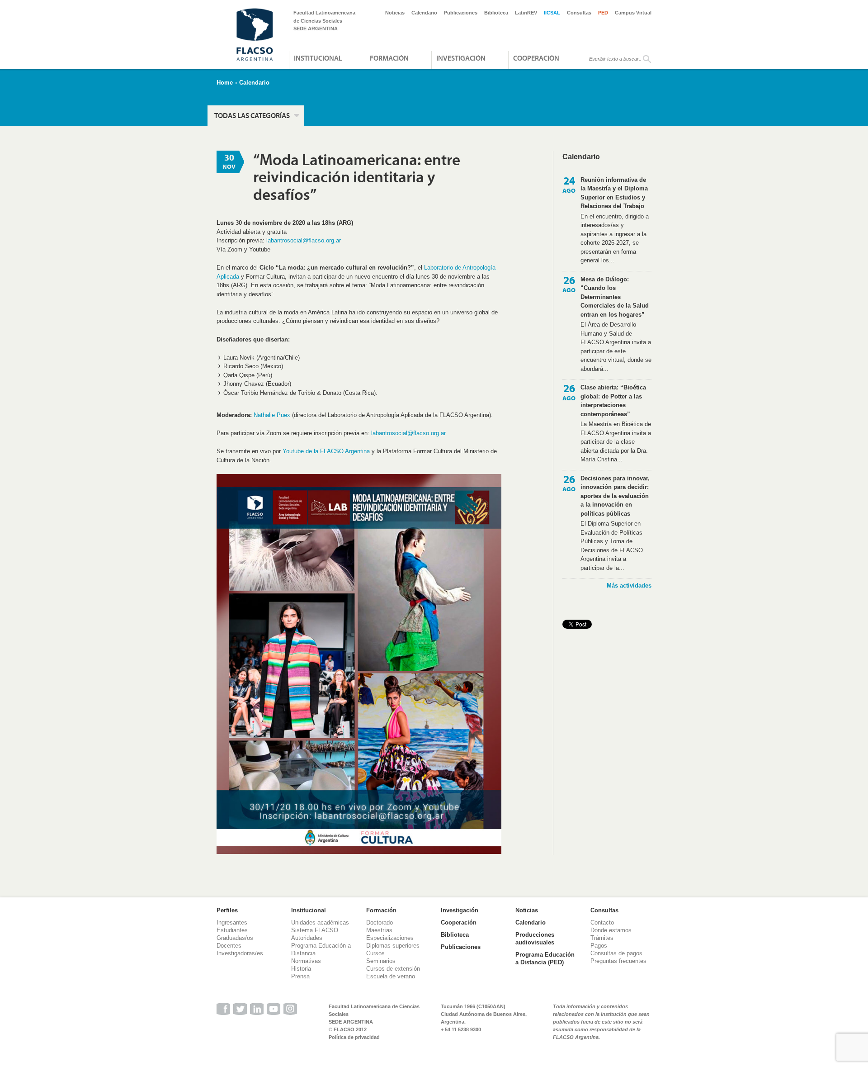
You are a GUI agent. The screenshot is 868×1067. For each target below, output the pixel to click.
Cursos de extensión (393, 968)
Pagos (598, 945)
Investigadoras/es (240, 953)
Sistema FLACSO (314, 930)
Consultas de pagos (616, 953)
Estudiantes (232, 930)
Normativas (306, 961)
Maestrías (379, 930)
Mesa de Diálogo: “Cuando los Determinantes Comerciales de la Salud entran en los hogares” (614, 297)
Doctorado (379, 922)
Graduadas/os (235, 937)
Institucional (318, 57)
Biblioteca (496, 12)
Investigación (461, 57)
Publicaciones (460, 12)
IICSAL (552, 12)
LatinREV (526, 12)
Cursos (375, 953)
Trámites (601, 937)
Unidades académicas (320, 922)
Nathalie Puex (272, 415)
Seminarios (381, 961)
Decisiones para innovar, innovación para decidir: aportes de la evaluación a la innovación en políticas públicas (615, 496)
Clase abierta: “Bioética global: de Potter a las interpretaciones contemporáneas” (613, 400)
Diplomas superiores (393, 945)
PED (603, 12)
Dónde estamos (611, 930)
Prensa (300, 976)
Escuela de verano (390, 976)
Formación (389, 57)
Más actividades (629, 585)
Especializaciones (390, 937)
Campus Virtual (633, 12)
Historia (301, 968)
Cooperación (536, 57)
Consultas (579, 12)
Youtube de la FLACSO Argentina (326, 451)
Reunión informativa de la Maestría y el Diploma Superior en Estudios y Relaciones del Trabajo (614, 193)
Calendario (424, 12)
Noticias (395, 12)
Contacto (602, 922)
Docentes (229, 945)
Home (225, 82)
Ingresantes (232, 922)
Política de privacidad (354, 1037)
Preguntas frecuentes (618, 961)
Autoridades (306, 937)
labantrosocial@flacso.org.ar (303, 240)
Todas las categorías (252, 115)
